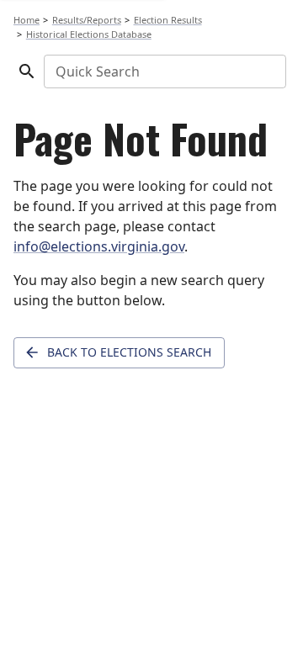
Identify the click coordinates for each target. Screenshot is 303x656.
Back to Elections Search (129, 352)
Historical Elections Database (89, 34)
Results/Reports (86, 19)
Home (26, 19)
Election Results (168, 19)
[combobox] (164, 71)
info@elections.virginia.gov (98, 246)
